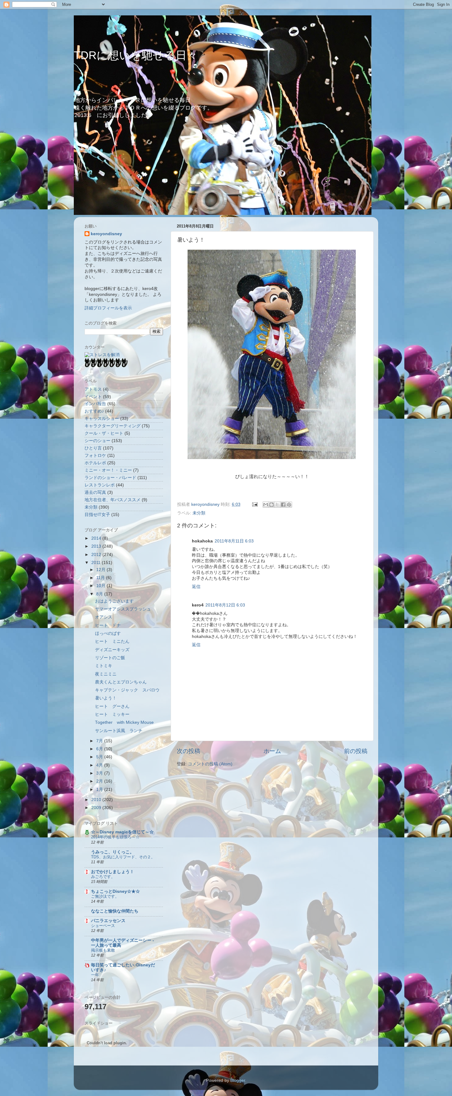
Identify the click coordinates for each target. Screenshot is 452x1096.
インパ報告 (95, 403)
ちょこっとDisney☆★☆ (115, 891)
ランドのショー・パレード (110, 477)
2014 (96, 538)
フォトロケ (95, 455)
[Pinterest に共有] (289, 505)
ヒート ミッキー (112, 714)
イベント (93, 396)
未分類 (198, 513)
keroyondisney (106, 234)
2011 (96, 562)
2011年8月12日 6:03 (225, 605)
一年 (95, 975)
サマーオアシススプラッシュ (123, 609)
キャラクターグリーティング (113, 426)
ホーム (272, 751)
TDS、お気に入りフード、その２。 (123, 857)
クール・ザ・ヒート (104, 433)
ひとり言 (93, 448)
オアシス (103, 617)
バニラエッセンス (108, 920)
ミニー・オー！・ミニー (108, 470)
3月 (100, 773)
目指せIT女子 (97, 514)
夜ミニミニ (106, 674)
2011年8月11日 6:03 (234, 541)
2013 (96, 546)
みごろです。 (103, 876)
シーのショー (97, 440)
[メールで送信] (266, 505)
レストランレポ (100, 485)
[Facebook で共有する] (283, 505)
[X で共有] (277, 505)
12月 (101, 569)
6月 (100, 749)
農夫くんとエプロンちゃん (121, 682)
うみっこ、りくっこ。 (112, 852)
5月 (100, 757)
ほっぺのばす (108, 633)
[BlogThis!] (271, 505)
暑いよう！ (106, 698)
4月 (100, 765)
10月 (101, 585)
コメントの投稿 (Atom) (210, 764)
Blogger (237, 1080)
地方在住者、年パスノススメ (113, 500)
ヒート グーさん (112, 706)
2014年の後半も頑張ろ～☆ (115, 837)
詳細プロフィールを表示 (108, 308)
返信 (196, 586)
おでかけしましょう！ (112, 871)
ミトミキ (103, 665)
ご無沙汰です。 (105, 896)
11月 (101, 577)
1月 (100, 789)
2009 (96, 807)
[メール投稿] (254, 504)
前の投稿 (355, 751)
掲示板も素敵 (103, 950)
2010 (96, 799)
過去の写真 (95, 492)
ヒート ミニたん (112, 641)
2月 (100, 781)
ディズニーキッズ (112, 649)
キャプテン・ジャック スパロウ (127, 690)
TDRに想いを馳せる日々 (136, 55)
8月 (100, 594)
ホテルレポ (95, 463)
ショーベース (103, 925)
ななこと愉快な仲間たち (114, 911)
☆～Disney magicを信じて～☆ (122, 832)
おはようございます (114, 601)
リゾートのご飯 (110, 657)
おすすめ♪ (94, 411)
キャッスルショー (102, 418)
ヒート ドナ (108, 625)
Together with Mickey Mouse (124, 722)
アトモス (93, 389)
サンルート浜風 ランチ (118, 730)
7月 (100, 741)
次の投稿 (188, 751)
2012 (96, 554)
